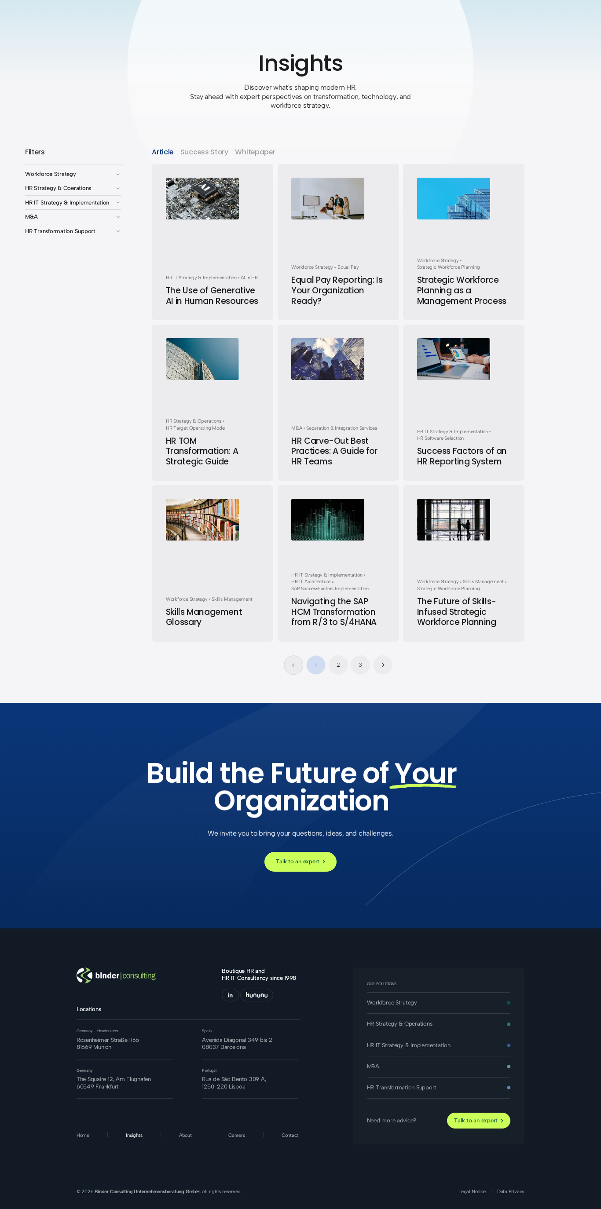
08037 (210, 1047)
